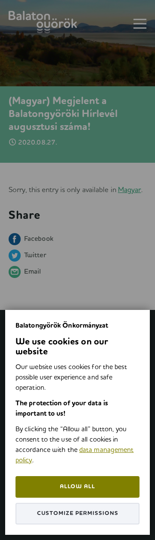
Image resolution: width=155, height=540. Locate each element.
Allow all (77, 486)
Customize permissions (77, 513)
